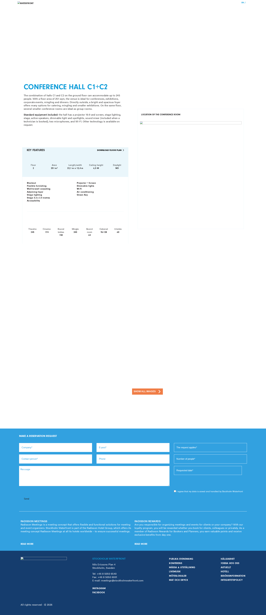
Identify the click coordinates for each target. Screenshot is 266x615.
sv (247, 3)
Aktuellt (226, 567)
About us (228, 8)
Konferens (175, 563)
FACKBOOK (98, 592)
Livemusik (175, 571)
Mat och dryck (178, 580)
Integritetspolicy (232, 580)
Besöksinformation (233, 575)
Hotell (225, 571)
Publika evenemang (181, 559)
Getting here (207, 8)
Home (162, 8)
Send (26, 499)
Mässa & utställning (182, 567)
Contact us (241, 8)
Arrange (172, 8)
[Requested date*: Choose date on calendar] (245, 470)
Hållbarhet (228, 559)
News (218, 8)
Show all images (145, 391)
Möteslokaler (177, 575)
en (243, 3)
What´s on (192, 8)
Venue (182, 8)
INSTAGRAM (99, 588)
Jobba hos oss (230, 563)
